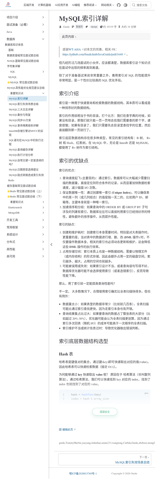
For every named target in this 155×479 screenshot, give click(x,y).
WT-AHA (75, 49)
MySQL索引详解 (18, 98)
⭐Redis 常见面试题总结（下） (25, 196)
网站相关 (106, 5)
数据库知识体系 (14, 44)
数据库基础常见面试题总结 (23, 55)
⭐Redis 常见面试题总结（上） (25, 191)
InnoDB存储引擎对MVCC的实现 (26, 133)
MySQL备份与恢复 (20, 114)
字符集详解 (13, 66)
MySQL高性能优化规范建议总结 (26, 87)
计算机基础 (44, 5)
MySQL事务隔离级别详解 (24, 125)
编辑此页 (67, 429)
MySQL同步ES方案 (20, 120)
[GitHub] (119, 5)
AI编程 (76, 5)
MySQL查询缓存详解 (21, 149)
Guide (66, 26)
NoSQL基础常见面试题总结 (23, 61)
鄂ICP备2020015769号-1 (83, 473)
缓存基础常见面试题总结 (21, 185)
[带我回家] (9, 5)
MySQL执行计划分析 (21, 155)
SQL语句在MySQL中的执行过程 (26, 142)
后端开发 (29, 5)
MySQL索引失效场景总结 (24, 104)
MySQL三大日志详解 (21, 109)
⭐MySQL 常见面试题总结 (22, 82)
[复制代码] (145, 394)
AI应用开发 (61, 5)
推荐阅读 (89, 5)
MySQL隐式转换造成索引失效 (26, 175)
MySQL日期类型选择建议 (24, 169)
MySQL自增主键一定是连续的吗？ (26, 162)
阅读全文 (105, 411)
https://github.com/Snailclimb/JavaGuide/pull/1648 (93, 54)
